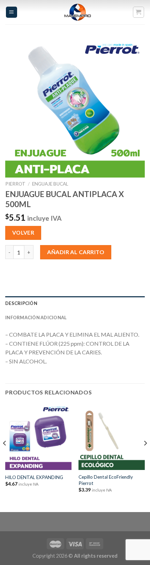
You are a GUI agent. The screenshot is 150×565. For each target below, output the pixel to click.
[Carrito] (138, 12)
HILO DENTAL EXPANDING (34, 477)
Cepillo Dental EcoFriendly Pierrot (105, 480)
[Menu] (11, 12)
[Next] (145, 457)
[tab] (75, 303)
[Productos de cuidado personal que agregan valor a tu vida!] (78, 12)
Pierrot (15, 184)
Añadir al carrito (75, 252)
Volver (23, 232)
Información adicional (36, 317)
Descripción (21, 303)
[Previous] (4, 457)
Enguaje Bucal (50, 184)
